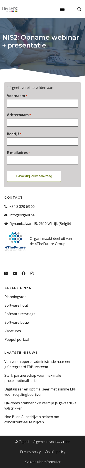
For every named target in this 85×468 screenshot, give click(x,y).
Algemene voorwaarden (51, 441)
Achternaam (19, 115)
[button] (62, 9)
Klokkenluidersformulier (42, 461)
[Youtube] (15, 273)
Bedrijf (14, 134)
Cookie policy (55, 451)
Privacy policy (30, 451)
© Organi (22, 441)
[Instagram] (32, 273)
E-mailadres (18, 152)
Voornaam (17, 95)
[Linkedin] (6, 273)
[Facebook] (23, 273)
